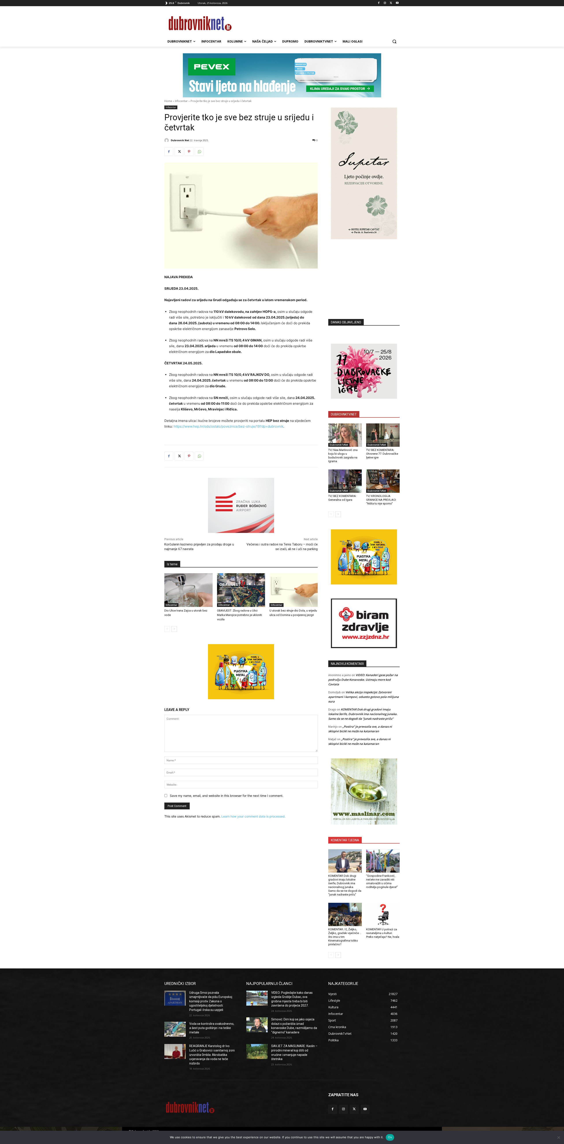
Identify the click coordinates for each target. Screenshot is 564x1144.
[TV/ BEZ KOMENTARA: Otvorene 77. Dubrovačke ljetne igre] (383, 435)
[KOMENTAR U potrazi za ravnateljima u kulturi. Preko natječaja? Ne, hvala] (383, 914)
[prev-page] (167, 629)
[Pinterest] (189, 151)
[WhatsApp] (199, 151)
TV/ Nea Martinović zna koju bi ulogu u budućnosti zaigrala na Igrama (343, 455)
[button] (394, 41)
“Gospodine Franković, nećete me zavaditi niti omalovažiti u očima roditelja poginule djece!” (382, 881)
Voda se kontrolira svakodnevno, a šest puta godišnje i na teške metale (211, 1028)
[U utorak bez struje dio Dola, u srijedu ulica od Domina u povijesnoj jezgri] (293, 590)
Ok (390, 1137)
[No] (558, 1137)
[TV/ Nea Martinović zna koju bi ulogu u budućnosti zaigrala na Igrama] (345, 435)
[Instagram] (385, 3)
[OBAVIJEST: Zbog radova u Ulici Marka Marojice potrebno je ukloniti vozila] (241, 590)
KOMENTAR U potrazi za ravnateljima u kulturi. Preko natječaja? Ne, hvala (382, 933)
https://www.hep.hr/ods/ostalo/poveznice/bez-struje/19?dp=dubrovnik (228, 426)
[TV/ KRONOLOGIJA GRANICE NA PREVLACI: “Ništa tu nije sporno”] (383, 481)
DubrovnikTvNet (339, 444)
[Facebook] (378, 3)
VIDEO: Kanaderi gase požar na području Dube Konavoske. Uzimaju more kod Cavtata (363, 679)
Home (168, 101)
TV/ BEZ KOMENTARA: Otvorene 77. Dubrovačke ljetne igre (382, 453)
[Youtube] (397, 3)
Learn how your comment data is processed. (253, 816)
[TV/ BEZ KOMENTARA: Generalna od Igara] (345, 481)
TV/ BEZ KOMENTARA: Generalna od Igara (342, 497)
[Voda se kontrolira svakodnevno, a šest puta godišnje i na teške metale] (175, 1029)
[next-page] (174, 629)
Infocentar (181, 101)
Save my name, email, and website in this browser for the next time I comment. (226, 795)
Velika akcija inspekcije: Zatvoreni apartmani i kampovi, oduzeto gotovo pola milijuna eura (363, 696)
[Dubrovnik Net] (167, 140)
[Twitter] (390, 3)
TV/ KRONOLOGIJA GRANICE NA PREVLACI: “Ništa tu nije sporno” (381, 499)
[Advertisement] (364, 272)
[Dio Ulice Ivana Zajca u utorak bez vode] (188, 590)
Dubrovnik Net (180, 140)
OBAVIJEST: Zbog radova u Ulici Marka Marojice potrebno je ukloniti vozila (239, 615)
